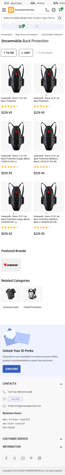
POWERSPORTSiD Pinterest (31, 458)
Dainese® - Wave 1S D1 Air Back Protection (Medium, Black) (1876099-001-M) (46, 219)
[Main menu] (4, 10)
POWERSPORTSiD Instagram (39, 458)
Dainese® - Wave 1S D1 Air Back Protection (46, 99)
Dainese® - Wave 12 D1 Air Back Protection (14, 99)
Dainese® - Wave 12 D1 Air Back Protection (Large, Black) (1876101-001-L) (15, 159)
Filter (10, 52)
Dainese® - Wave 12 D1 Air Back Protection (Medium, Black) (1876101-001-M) (46, 159)
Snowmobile (6, 34)
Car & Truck (16, 3)
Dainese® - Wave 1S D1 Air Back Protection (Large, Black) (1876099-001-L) (15, 219)
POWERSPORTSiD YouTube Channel (22, 458)
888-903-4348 (25, 392)
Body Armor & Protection (27, 34)
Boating (40, 3)
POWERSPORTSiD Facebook (6, 458)
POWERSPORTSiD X (14, 458)
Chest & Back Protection (52, 34)
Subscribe (11, 369)
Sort (27, 52)
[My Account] (53, 10)
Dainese (11, 265)
